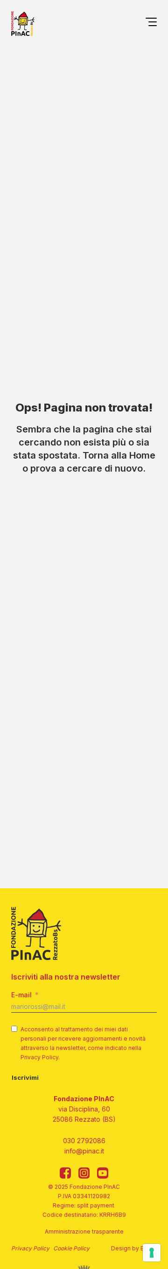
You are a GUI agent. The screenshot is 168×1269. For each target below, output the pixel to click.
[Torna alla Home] (23, 23)
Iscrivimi (25, 1077)
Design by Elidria (134, 1248)
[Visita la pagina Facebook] (65, 1173)
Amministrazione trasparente (84, 1231)
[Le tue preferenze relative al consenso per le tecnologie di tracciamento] (152, 1253)
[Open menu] (151, 23)
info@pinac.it (84, 1151)
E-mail (21, 995)
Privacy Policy (30, 1248)
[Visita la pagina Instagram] (84, 1173)
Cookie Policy (71, 1248)
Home (142, 455)
